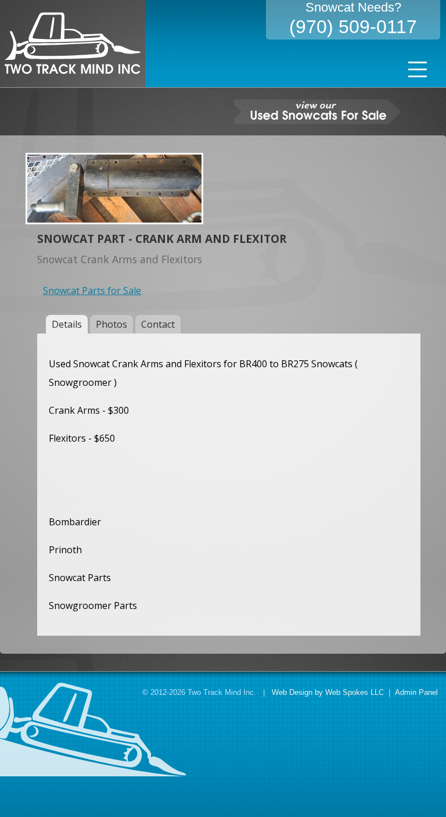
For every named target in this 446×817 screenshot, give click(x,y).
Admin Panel (416, 692)
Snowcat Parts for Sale (92, 290)
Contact (158, 324)
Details (67, 324)
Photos (111, 324)
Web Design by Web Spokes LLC (328, 692)
